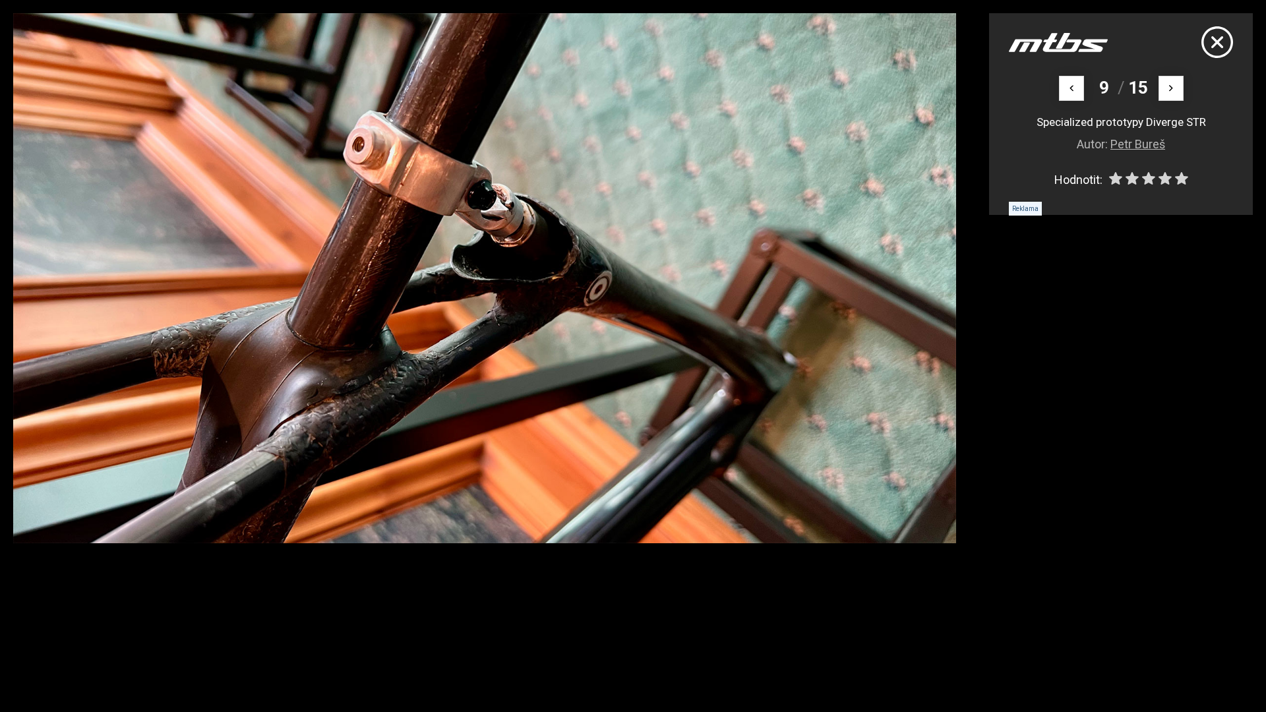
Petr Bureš (1137, 144)
